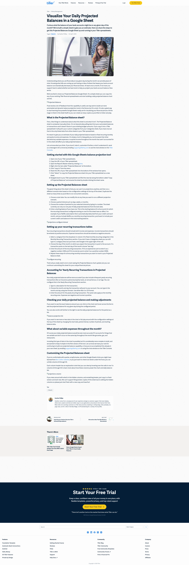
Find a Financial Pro (103, 554)
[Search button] (146, 527)
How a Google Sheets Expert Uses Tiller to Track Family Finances (74, 449)
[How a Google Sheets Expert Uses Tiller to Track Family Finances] (75, 440)
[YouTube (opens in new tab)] (101, 532)
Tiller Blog (100, 543)
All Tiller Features (7, 554)
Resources (81, 3)
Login (124, 3)
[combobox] (83, 527)
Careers (147, 546)
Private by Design (7, 557)
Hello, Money (6, 552)
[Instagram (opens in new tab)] (88, 532)
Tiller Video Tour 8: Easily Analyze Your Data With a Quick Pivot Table (55, 448)
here (81, 164)
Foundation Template (8, 543)
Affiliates (148, 557)
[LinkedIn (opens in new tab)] (91, 532)
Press (146, 549)
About (147, 543)
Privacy (147, 554)
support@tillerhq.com (81, 148)
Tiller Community (102, 546)
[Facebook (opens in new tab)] (94, 532)
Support (52, 554)
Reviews (90, 3)
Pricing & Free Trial (100, 3)
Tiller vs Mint (54, 552)
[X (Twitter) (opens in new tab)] (98, 532)
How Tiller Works (63, 3)
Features (73, 3)
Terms (147, 552)
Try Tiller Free (136, 3)
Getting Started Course (57, 543)
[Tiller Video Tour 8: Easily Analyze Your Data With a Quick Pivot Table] (55, 439)
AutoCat (4, 549)
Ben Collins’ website (62, 360)
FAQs (51, 549)
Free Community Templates (105, 549)
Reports (53, 34)
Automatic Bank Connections (11, 546)
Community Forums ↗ (104, 552)
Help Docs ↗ (54, 557)
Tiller (99, 563)
